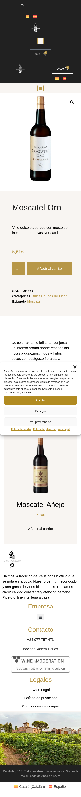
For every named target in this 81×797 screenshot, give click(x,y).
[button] (75, 367)
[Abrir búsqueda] (22, 6)
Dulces (36, 296)
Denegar (40, 411)
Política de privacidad (44, 429)
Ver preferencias (40, 422)
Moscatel (34, 301)
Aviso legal (64, 429)
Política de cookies (21, 429)
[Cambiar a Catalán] (27, 16)
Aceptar (41, 400)
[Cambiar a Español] (35, 16)
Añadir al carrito (49, 269)
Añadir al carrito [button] (40, 529)
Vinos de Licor (55, 296)
